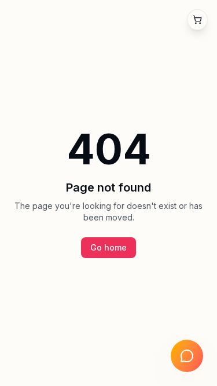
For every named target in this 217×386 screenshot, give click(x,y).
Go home (108, 247)
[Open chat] (187, 356)
